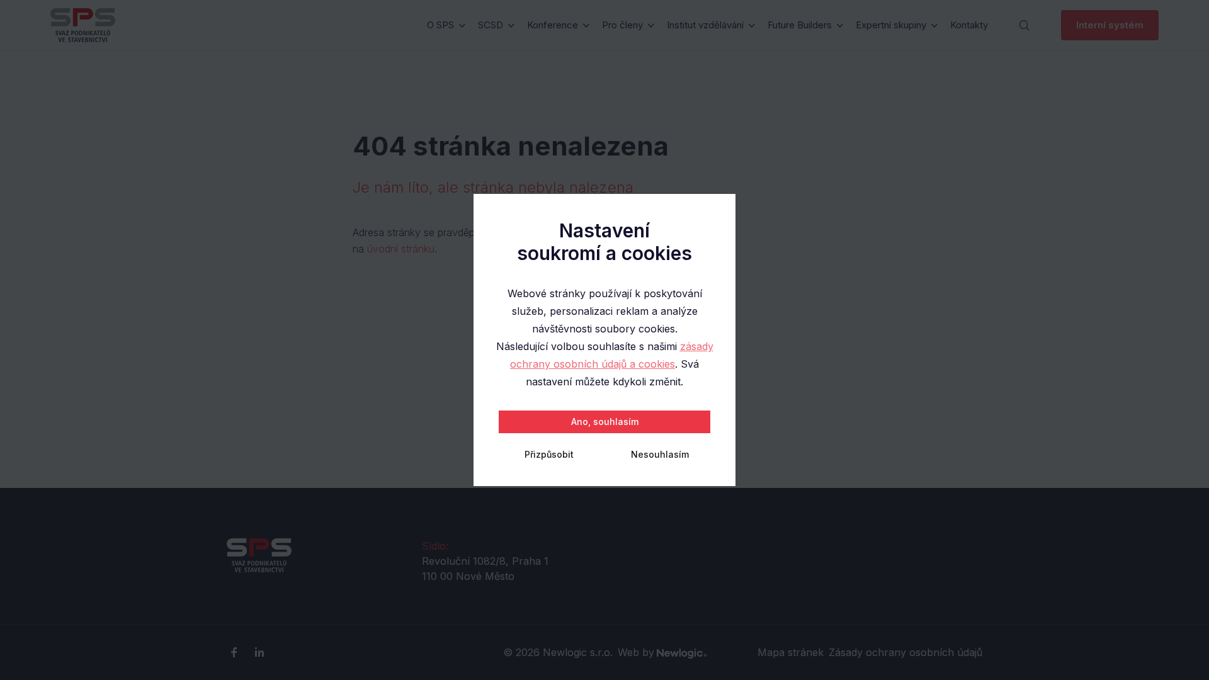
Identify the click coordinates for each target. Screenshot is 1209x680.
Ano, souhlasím (605, 421)
